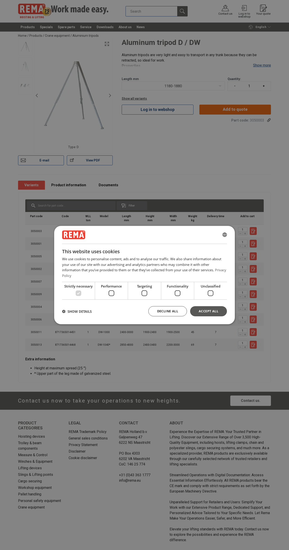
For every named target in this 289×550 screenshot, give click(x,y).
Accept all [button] (208, 311)
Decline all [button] (167, 311)
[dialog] (144, 275)
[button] (77, 311)
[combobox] (224, 234)
